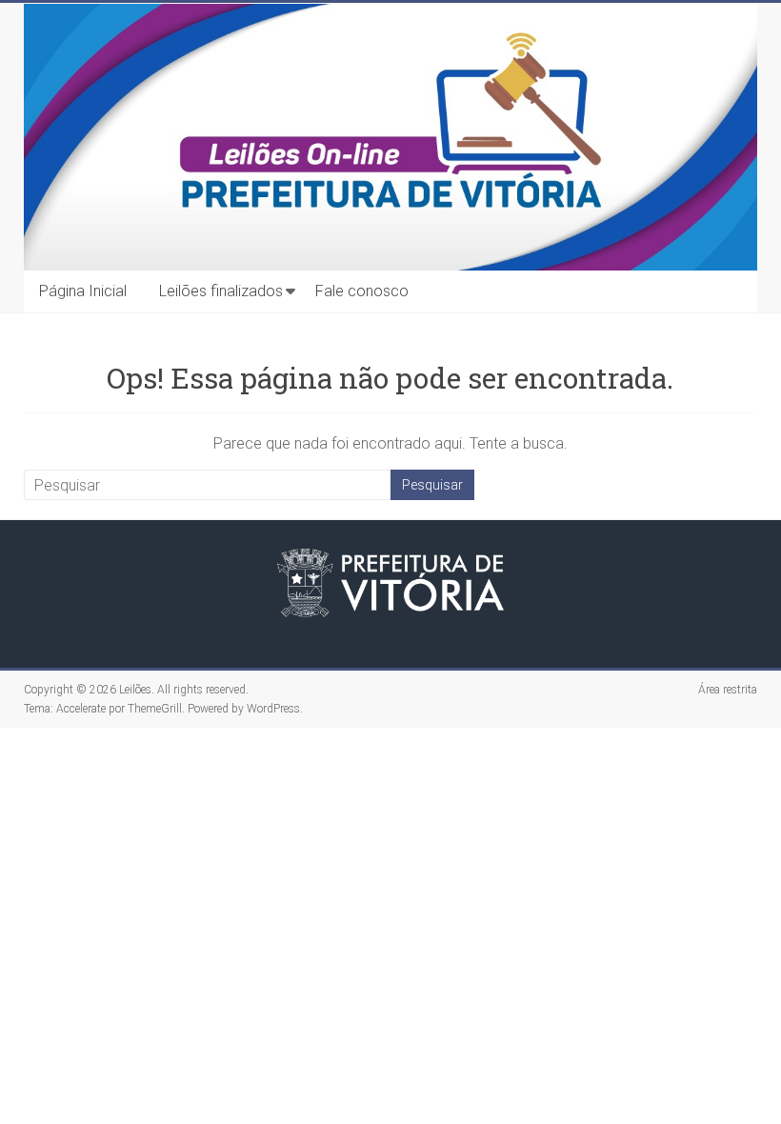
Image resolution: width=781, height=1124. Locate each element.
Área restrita (727, 689)
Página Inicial (83, 291)
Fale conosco (362, 291)
